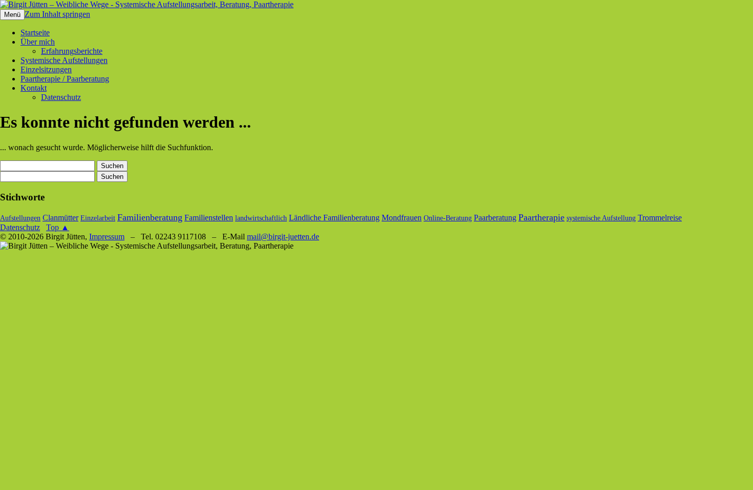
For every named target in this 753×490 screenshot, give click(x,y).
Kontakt (33, 88)
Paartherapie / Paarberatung (64, 78)
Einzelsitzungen (46, 69)
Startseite (35, 32)
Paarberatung (495, 217)
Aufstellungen (20, 218)
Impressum (106, 236)
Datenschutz (61, 97)
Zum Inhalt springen (57, 14)
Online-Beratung (448, 218)
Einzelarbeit (97, 218)
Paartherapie (541, 217)
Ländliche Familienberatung (334, 217)
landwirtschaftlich (261, 218)
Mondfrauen (402, 217)
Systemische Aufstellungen (64, 60)
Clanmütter (60, 217)
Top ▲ (57, 227)
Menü (12, 14)
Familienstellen (208, 217)
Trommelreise (660, 217)
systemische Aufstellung (601, 218)
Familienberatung (149, 217)
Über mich (37, 41)
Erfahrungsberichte (71, 51)
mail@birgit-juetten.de (283, 236)
